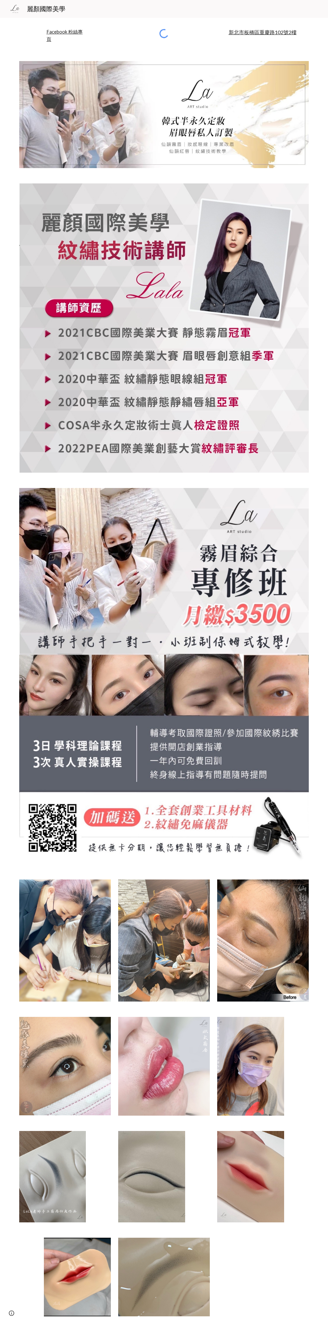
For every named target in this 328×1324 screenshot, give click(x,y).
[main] (65, 36)
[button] (11, 1313)
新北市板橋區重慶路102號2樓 (263, 32)
